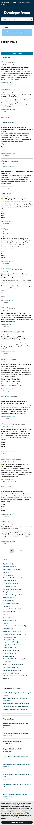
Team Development (9, 667)
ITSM (4, 614)
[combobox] (17, 19)
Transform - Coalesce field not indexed (15, 709)
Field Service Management (11, 595)
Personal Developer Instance (12, 634)
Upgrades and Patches (10, 670)
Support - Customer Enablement (13, 664)
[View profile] (4, 62)
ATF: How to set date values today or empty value (16, 429)
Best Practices (7, 580)
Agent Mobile (7, 564)
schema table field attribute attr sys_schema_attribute (12, 641)
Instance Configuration (10, 609)
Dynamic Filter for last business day (12, 491)
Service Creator (8, 653)
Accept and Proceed (17, 822)
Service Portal (7, 656)
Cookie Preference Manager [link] (19, 813)
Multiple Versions (8, 620)
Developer (5, 27)
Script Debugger (8, 647)
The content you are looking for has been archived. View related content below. (15, 33)
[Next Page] (26, 551)
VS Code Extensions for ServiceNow (14, 676)
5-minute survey (16, 2)
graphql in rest (7, 597)
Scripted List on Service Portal (12, 749)
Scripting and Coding (9, 650)
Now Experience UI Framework (12, 626)
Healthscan (6, 606)
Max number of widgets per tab (12, 741)
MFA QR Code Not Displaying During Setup (14, 239)
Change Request (8, 586)
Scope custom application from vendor (13, 313)
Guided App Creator (9, 603)
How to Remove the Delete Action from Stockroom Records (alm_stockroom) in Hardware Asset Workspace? (16, 276)
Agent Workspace (8, 566)
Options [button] (32, 27)
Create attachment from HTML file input (15, 757)
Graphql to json (8, 600)
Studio (5, 662)
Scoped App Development (11, 645)
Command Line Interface (11, 589)
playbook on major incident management (16, 706)
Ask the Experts (8, 575)
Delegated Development (10, 592)
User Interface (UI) (9, 673)
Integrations (6, 612)
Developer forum (10, 82)
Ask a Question (17, 54)
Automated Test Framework (11, 578)
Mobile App (6, 617)
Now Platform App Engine (11, 631)
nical (4, 623)
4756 (21, 551)
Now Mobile (6, 628)
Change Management (10, 583)
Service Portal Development (12, 659)
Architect (6, 572)
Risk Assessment (8, 637)
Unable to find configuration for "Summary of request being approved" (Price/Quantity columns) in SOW (17, 129)
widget (5, 678)
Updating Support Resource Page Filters (15, 199)
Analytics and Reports (10, 569)
